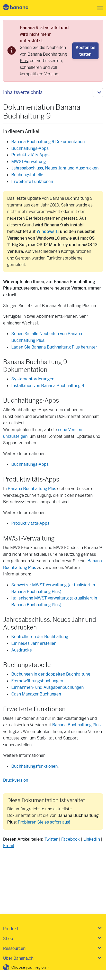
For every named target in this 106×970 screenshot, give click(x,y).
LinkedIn (91, 839)
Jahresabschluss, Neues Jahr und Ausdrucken (55, 168)
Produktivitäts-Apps (30, 155)
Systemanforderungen (32, 379)
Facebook (70, 839)
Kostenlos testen (85, 51)
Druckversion (15, 780)
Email (8, 845)
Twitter (51, 839)
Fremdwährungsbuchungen (37, 681)
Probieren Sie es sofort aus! (44, 822)
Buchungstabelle (27, 174)
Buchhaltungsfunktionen (34, 766)
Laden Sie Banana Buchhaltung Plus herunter (54, 347)
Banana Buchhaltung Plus (32, 488)
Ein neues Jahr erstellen (33, 643)
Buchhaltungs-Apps (30, 148)
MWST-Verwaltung (28, 161)
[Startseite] (20, 8)
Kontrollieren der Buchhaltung (39, 636)
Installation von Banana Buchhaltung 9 (47, 385)
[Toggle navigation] (98, 8)
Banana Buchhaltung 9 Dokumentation (48, 141)
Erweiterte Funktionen (32, 181)
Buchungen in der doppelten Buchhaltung (50, 674)
